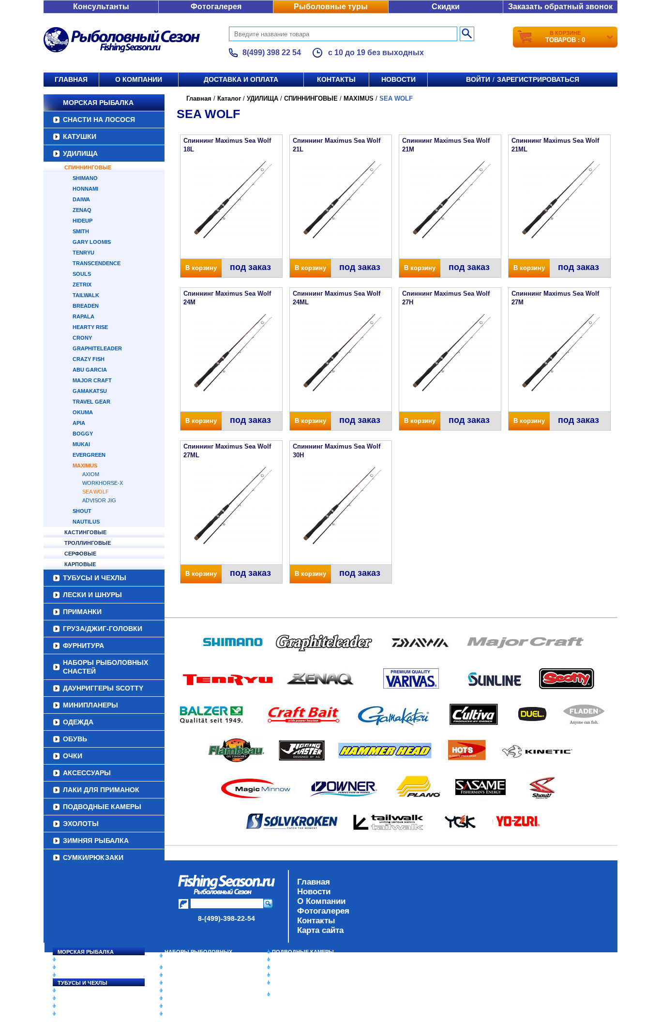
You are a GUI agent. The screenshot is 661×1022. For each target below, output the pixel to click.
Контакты (336, 79)
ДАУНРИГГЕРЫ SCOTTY (103, 688)
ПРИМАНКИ (82, 612)
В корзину (201, 267)
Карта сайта (320, 930)
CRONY (82, 338)
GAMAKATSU (90, 391)
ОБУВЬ (75, 739)
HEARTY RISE (90, 327)
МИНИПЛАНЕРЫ (90, 705)
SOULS (82, 274)
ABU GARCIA (90, 370)
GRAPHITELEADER (97, 348)
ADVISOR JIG (99, 500)
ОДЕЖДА (78, 722)
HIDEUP (82, 221)
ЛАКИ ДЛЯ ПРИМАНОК (101, 790)
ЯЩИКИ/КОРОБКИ (296, 983)
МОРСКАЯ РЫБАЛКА (98, 102)
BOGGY (83, 433)
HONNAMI (85, 189)
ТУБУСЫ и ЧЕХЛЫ (94, 578)
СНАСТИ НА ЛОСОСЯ (99, 119)
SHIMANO (85, 178)
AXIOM (90, 474)
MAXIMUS (85, 465)
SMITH (81, 231)
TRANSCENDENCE (96, 263)
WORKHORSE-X (102, 483)
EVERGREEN (89, 455)
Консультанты (101, 6)
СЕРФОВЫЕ (80, 553)
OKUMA (83, 412)
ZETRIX (82, 284)
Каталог (229, 98)
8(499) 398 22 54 (271, 52)
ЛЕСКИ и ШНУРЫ (92, 595)
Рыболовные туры (331, 6)
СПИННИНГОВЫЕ (87, 167)
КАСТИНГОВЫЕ (85, 532)
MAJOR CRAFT (92, 380)
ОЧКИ (72, 756)
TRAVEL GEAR (91, 402)
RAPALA (83, 316)
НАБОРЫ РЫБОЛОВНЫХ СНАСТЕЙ (105, 667)
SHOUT (82, 511)
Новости (398, 79)
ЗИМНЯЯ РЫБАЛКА (96, 840)
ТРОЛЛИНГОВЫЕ (87, 543)
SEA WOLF (95, 492)
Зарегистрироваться (538, 79)
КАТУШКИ (79, 136)
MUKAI (81, 444)
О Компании (321, 901)
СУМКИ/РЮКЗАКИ (93, 857)
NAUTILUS (86, 522)
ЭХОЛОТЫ (81, 823)
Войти (478, 79)
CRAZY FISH (89, 359)
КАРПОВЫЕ (80, 564)
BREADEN (86, 306)
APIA (79, 423)
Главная (71, 79)
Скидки (446, 6)
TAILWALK (86, 295)
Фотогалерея (216, 6)
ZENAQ (82, 210)
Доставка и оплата (241, 79)
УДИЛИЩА (80, 153)
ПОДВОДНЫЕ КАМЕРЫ (102, 807)
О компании (138, 79)
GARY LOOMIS (92, 242)
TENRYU (83, 253)
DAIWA (81, 199)
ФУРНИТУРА (83, 645)
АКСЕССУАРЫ (87, 773)
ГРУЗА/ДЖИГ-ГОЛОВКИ (102, 628)
